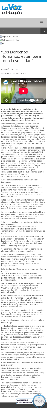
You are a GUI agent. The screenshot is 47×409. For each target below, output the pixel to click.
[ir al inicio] (12, 9)
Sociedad (14, 69)
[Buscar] (43, 31)
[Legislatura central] (23, 36)
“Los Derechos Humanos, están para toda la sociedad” (21, 56)
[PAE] (23, 43)
